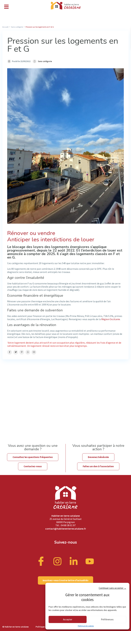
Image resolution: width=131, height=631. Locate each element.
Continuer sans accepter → (112, 588)
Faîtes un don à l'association (98, 466)
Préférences (107, 619)
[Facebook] (41, 561)
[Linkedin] (74, 561)
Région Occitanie (110, 319)
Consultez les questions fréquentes (33, 457)
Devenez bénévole (98, 457)
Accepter (67, 619)
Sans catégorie (45, 61)
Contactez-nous (33, 466)
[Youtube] (90, 561)
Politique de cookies (86, 626)
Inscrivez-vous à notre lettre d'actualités (65, 580)
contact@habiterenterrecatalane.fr (65, 528)
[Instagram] (57, 561)
